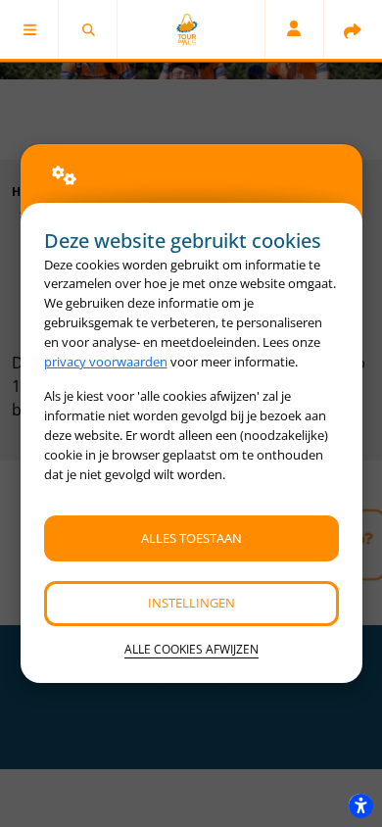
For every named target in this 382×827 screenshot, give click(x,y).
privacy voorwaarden (105, 361)
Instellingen (191, 602)
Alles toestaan (191, 538)
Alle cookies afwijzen (191, 649)
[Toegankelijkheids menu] (360, 805)
